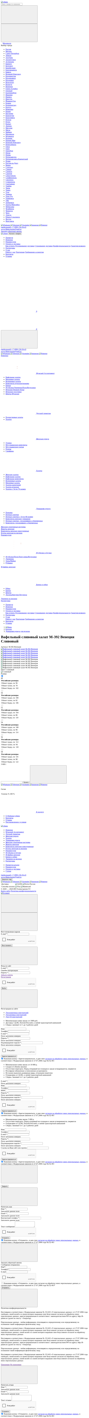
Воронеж (9, 87)
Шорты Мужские (12, 394)
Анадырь (9, 58)
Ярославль (10, 221)
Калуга (8, 107)
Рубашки (9, 563)
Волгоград (10, 82)
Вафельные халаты (13, 377)
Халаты (9, 419)
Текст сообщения (7, 1227)
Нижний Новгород (13, 142)
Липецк (9, 126)
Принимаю (5, 1365)
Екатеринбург (11, 93)
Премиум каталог (12, 865)
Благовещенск (11, 70)
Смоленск (9, 180)
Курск (8, 122)
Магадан (9, 128)
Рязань (8, 165)
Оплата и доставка (13, 244)
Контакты (9, 254)
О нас (8, 250)
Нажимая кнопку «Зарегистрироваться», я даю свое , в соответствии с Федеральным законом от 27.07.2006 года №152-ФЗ (44, 1060)
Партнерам (20, 252)
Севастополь (11, 176)
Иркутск (9, 99)
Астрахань (10, 62)
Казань (8, 103)
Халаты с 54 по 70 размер (16, 489)
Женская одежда (42, 439)
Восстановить (7, 945)
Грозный (9, 91)
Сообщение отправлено (10, 1265)
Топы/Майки (11, 561)
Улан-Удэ (9, 196)
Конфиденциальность (61, 246)
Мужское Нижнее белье (15, 390)
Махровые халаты (13, 379)
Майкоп (9, 132)
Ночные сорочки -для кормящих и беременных (24, 521)
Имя (2, 1029)
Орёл (8, 149)
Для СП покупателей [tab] (14, 1017)
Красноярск (10, 118)
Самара (8, 169)
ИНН (3, 1090)
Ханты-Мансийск (13, 205)
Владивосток (11, 76)
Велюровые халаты (13, 381)
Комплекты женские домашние (18, 519)
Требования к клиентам (34, 252)
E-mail (4, 934)
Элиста (8, 215)
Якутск (8, 219)
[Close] (19, 903)
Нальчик (9, 138)
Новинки (9, 240)
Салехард (9, 167)
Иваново (9, 95)
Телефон (4, 1031)
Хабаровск (10, 203)
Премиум (9, 238)
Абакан (8, 55)
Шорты (8, 593)
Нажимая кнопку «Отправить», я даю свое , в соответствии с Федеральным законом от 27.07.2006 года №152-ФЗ (40, 1241)
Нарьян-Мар (10, 140)
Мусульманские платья (15, 447)
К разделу (40, 812)
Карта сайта (5, 891)
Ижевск (9, 97)
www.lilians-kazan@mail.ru (11, 229)
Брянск (8, 72)
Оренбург (9, 151)
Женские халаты (12, 475)
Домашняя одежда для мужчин (18, 631)
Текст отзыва (6, 1400)
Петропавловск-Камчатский (17, 159)
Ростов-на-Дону (12, 163)
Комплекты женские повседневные (15, 531)
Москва (9, 51)
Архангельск (11, 60)
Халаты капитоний (13, 485)
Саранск (9, 171)
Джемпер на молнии (9, 599)
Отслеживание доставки (24, 246)
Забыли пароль (7, 975)
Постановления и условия (16, 822)
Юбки (8, 589)
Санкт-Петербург (12, 53)
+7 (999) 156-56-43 (13, 227)
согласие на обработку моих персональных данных (65, 1059)
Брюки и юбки (42, 585)
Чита (7, 213)
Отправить (5, 1288)
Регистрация (6, 977)
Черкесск (9, 211)
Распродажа (10, 248)
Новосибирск (11, 145)
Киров (8, 111)
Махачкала (7, 43)
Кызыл (8, 124)
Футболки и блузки (44, 553)
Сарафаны (10, 451)
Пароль (4, 973)
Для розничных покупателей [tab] (17, 1013)
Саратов (9, 174)
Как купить (10, 246)
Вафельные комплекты (15, 479)
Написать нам (7, 879)
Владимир (10, 80)
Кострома (9, 113)
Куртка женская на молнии (11, 533)
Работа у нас (10, 252)
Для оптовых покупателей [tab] (16, 1015)
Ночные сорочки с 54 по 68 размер (19, 517)
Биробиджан (11, 68)
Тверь (8, 188)
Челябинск (10, 209)
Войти (4, 988)
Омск (8, 147)
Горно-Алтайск (12, 89)
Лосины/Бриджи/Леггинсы (16, 595)
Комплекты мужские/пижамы (17, 383)
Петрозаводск (11, 157)
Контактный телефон (10, 1218)
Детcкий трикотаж (43, 413)
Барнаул (9, 64)
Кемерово (9, 109)
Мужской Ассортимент (45, 373)
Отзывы (9, 256)
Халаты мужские (12, 487)
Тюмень (9, 194)
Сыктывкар (10, 184)
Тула (7, 192)
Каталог (9, 629)
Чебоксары (10, 207)
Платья (8, 449)
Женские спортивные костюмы (13, 527)
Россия (8, 49)
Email (4, 1213)
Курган (8, 120)
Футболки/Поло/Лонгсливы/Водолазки (21, 557)
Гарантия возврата (78, 246)
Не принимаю (15, 1365)
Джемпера (10, 559)
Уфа (7, 200)
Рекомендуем (11, 242)
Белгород (9, 66)
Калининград (11, 105)
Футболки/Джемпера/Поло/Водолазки (21, 388)
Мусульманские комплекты (16, 445)
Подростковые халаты (14, 417)
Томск (8, 190)
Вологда (9, 84)
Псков (8, 161)
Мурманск (10, 136)
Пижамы (9, 513)
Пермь (8, 155)
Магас (8, 130)
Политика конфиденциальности (23, 891)
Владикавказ (11, 78)
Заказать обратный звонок (11, 231)
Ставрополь (10, 182)
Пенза (8, 153)
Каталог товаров (15, 234)
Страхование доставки (44, 246)
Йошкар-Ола (11, 101)
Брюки (8, 386)
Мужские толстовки (14, 392)
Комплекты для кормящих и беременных (22, 523)
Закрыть (5, 1186)
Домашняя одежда (43, 509)
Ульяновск (10, 198)
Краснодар (10, 116)
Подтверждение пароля (11, 1043)
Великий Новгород (13, 74)
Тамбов (8, 186)
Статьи (8, 871)
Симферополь (11, 178)
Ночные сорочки (12, 515)
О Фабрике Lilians (13, 816)
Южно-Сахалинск (13, 217)
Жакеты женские (7, 529)
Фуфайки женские (8, 567)
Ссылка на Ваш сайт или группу (14, 1148)
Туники (9, 443)
